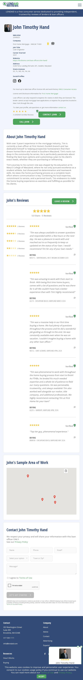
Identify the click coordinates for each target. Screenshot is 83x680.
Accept (41, 676)
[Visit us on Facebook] (45, 654)
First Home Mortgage (50, 93)
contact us (62, 107)
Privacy (20, 604)
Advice (45, 632)
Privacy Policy (65, 672)
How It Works (8, 658)
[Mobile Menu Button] (79, 5)
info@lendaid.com (10, 643)
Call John (24, 121)
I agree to (20, 577)
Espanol (46, 645)
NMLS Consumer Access (68, 89)
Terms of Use (47, 672)
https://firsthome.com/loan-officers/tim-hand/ (30, 60)
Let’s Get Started (18, 595)
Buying (6, 662)
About (45, 627)
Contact (46, 636)
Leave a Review (62, 201)
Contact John (50, 114)
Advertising (47, 641)
